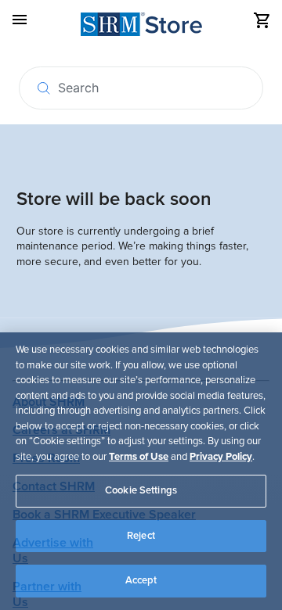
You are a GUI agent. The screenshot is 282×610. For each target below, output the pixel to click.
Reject (141, 535)
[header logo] (141, 27)
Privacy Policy (221, 456)
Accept (141, 580)
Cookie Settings (141, 490)
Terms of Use (138, 456)
